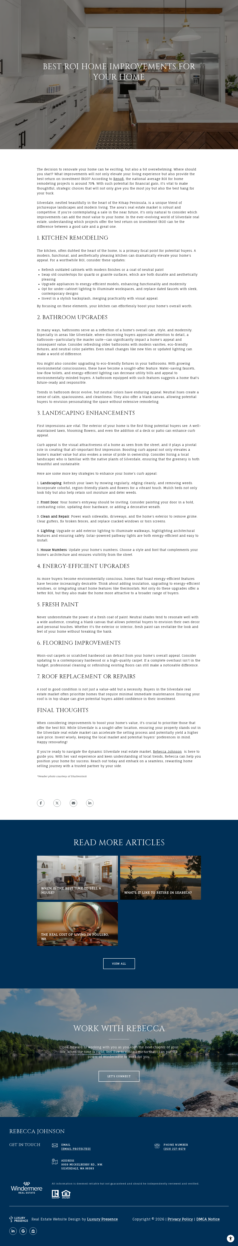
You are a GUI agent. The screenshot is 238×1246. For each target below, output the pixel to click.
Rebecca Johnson (167, 751)
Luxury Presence (102, 1219)
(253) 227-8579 (175, 1148)
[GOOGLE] (23, 1231)
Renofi (118, 179)
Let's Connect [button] (119, 1076)
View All (119, 963)
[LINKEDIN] (13, 1231)
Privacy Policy (180, 1219)
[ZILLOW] (33, 1231)
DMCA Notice (208, 1219)
